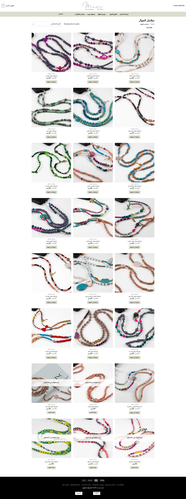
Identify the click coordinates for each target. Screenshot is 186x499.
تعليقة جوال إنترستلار (134, 131)
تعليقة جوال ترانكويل (93, 76)
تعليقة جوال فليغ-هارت (93, 241)
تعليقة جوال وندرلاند (51, 351)
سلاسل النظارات (80, 14)
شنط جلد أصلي (124, 14)
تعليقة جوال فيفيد (51, 241)
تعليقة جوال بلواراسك (134, 186)
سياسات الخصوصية (98, 485)
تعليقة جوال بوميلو (134, 462)
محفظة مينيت (91, 14)
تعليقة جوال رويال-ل (51, 186)
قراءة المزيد (93, 412)
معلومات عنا (120, 485)
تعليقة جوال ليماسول (51, 462)
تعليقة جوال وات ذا (134, 351)
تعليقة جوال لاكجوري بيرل (93, 296)
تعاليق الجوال (113, 14)
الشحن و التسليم (110, 485)
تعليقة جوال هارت (93, 407)
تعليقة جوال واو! (93, 351)
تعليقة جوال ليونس (51, 76)
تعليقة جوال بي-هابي (93, 186)
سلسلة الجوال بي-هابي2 (134, 407)
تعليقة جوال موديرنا (51, 296)
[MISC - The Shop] (93, 5)
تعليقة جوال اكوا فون (93, 131)
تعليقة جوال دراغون (93, 462)
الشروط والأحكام (75, 485)
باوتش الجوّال (102, 14)
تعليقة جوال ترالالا (134, 76)
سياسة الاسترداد (86, 485)
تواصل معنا (65, 485)
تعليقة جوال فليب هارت (135, 241)
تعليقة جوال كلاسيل (134, 296)
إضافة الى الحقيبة (134, 82)
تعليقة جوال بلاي (51, 131)
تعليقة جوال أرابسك (51, 407)
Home (152, 24)
